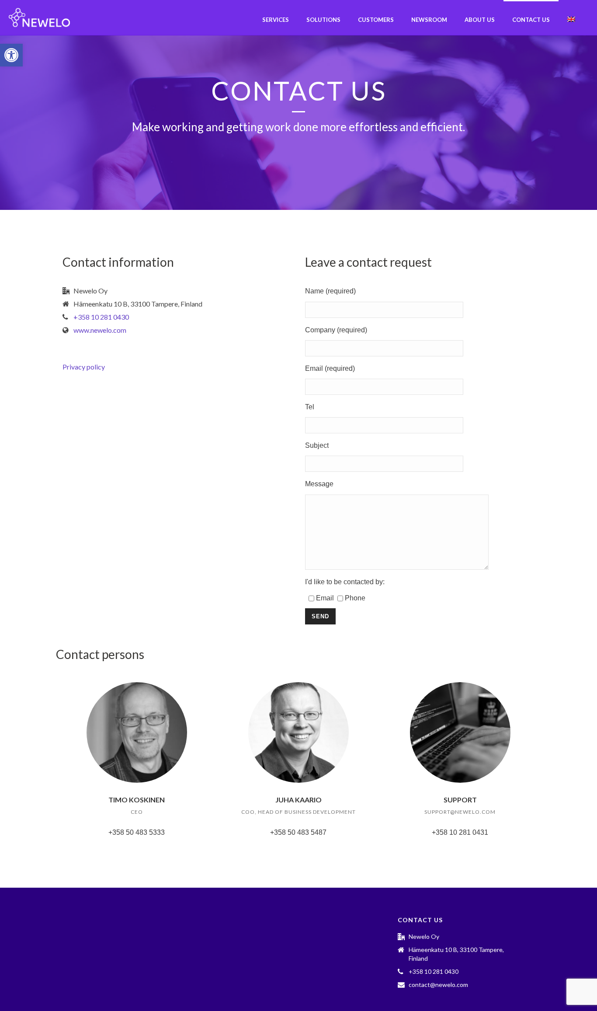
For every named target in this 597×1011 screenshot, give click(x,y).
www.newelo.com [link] (99, 330)
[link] (11, 55)
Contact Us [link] (531, 19)
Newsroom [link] (429, 19)
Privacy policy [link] (83, 367)
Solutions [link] (323, 19)
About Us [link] (480, 19)
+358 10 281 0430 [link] (101, 317)
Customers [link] (376, 19)
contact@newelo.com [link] (438, 984)
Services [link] (275, 19)
